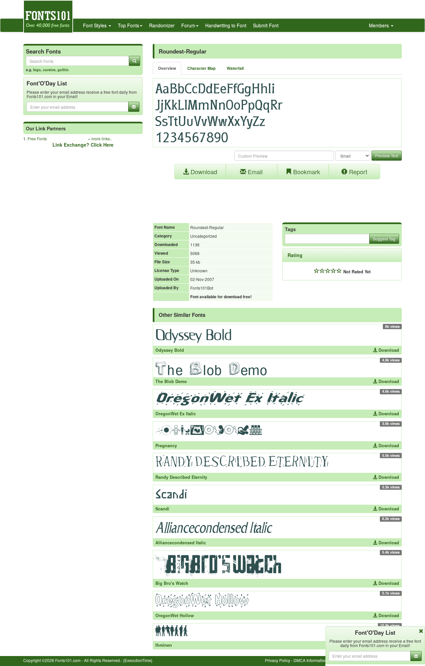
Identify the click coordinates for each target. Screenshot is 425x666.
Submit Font (266, 25)
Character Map (201, 68)
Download (203, 171)
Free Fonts (37, 138)
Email (254, 171)
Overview (167, 68)
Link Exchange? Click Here (83, 144)
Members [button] (379, 25)
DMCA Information (310, 660)
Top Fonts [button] (128, 25)
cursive (49, 69)
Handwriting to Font (225, 25)
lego (37, 69)
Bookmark (306, 171)
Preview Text (386, 155)
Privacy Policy (277, 660)
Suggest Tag (384, 238)
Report (357, 171)
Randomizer (162, 25)
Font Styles (95, 25)
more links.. (101, 138)
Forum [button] (188, 25)
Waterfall (235, 68)
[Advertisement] (277, 197)
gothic (63, 69)
